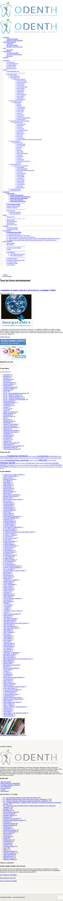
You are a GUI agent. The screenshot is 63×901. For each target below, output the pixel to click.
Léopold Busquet (8, 646)
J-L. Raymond (7, 604)
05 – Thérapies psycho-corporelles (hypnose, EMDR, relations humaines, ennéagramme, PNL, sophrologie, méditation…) (32, 240)
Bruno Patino (7, 501)
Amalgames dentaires (17, 456)
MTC (4, 418)
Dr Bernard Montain (8, 521)
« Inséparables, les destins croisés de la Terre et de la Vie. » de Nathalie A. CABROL (28, 290)
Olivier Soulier (7, 669)
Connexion (9, 249)
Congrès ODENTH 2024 (15, 77)
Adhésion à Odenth (11, 243)
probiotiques (40, 465)
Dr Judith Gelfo (19, 186)
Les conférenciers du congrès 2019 (20, 165)
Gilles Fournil (19, 147)
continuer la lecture (5, 337)
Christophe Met (7, 505)
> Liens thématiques (6, 786)
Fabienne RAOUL (8, 581)
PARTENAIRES (7, 51)
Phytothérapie (7, 436)
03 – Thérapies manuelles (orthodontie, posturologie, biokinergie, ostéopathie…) (26, 801)
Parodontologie (7, 435)
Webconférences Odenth (12, 221)
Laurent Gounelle (8, 643)
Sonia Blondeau (7, 710)
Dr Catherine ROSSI (8, 522)
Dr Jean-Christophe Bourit (21, 86)
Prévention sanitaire (9, 846)
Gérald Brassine (7, 594)
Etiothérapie (6, 827)
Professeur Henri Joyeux (10, 694)
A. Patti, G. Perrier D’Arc (10, 476)
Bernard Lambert (19, 131)
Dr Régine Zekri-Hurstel (21, 80)
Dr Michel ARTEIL (19, 97)
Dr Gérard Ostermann (20, 107)
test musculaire (41, 466)
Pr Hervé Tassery (19, 116)
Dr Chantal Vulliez (20, 85)
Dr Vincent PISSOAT (20, 179)
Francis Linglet (7, 586)
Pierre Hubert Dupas (9, 688)
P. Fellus (5, 671)
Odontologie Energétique (10, 427)
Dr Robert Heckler (20, 175)
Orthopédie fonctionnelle (10, 432)
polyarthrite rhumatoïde (19, 465)
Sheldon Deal (7, 708)
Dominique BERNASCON (10, 518)
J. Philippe (6, 609)
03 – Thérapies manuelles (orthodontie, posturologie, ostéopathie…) (21, 237)
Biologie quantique (8, 384)
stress (36, 467)
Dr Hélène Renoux (20, 125)
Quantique (6, 441)
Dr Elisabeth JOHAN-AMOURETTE (23, 117)
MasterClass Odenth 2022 (15, 213)
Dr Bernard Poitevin (20, 133)
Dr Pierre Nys (7, 553)
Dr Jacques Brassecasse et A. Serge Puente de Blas (18, 532)
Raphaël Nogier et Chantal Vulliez (12, 699)
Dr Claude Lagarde (8, 525)
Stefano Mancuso (8, 714)
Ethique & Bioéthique (9, 825)
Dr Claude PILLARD (20, 90)
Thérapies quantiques (9, 853)
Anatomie (6, 378)
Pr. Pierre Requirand (9, 693)
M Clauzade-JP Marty (9, 654)
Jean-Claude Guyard (9, 620)
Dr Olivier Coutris (8, 547)
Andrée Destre (7, 485)
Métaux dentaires (8, 413)
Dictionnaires (7, 390)
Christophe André (8, 504)
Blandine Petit (7, 498)
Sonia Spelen (19, 158)
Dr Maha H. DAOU (20, 111)
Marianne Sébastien (20, 187)
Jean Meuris (6, 617)
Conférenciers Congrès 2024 (19, 79)
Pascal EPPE (7, 676)
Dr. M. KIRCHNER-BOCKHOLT (11, 566)
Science (5, 849)
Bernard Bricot (7, 490)
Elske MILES (7, 573)
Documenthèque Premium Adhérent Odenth (16, 260)
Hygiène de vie (7, 405)
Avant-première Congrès (12, 224)
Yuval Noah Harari (8, 716)
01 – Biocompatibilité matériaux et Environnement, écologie (20, 797)
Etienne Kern (6, 578)
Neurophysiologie (8, 421)
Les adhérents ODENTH (11, 65)
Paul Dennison (7, 679)
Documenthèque (7, 230)
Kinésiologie (6, 409)
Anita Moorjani (7, 487)
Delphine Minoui (8, 515)
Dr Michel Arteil (7, 543)
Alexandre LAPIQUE (9, 479)
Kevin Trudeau (7, 640)
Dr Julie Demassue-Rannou (22, 130)
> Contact (2, 789)
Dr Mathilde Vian (19, 156)
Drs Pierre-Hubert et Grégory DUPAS (13, 570)
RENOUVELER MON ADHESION (15, 40)
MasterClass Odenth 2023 (15, 212)
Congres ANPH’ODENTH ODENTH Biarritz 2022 (19, 121)
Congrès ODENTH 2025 (15, 76)
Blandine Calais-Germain (10, 496)
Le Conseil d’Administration (12, 63)
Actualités (6, 809)
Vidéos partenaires (8, 854)
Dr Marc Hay (18, 162)
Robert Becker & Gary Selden (11, 702)
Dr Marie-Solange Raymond (22, 153)
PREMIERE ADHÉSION (12, 39)
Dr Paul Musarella (8, 550)
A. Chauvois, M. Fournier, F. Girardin (13, 474)
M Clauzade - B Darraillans (10, 652)
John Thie (6, 634)
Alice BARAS (7, 481)
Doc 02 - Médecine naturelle (11, 395)
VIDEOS (5, 215)
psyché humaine (12, 467)
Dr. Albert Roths (7, 558)
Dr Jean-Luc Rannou (20, 184)
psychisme (46, 465)
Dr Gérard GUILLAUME (21, 173)
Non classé (6, 835)
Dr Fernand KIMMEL (20, 176)
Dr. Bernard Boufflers (9, 560)
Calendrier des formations (12, 207)
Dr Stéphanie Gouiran (9, 555)
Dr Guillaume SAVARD (9, 530)
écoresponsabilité (58, 466)
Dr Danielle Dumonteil (20, 144)
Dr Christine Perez (20, 110)
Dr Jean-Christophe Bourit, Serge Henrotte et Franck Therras (29, 139)
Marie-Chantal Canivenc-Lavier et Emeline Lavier (17, 659)
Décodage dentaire (8, 388)
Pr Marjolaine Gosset (9, 691)
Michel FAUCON (7, 660)
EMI (45, 458)
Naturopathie (7, 419)
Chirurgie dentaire (8, 814)
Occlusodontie (7, 836)
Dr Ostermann (7, 549)
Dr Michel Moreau (8, 544)
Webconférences (8, 856)
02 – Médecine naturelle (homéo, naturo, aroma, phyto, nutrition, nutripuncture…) (25, 799)
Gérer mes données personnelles (8, 881)
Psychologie (6, 439)
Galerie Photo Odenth (11, 66)
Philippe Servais (8, 685)
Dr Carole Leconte (20, 128)
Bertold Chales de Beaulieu (11, 495)
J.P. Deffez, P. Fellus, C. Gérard (12, 611)
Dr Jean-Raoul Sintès (20, 119)
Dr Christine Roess (20, 182)
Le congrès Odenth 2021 (15, 141)
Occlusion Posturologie (10, 424)
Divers (5, 392)
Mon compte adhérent (12, 45)
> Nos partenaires (5, 788)
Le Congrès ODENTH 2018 (15, 189)
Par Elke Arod (7, 674)
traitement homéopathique (49, 466)
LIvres (5, 410)
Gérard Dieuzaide (8, 595)
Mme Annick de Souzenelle (11, 665)
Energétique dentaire (9, 402)
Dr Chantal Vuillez (8, 524)
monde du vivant (8, 416)
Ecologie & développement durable (13, 820)
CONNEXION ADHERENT (9, 42)
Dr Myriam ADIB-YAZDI (10, 546)
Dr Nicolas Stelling (20, 181)
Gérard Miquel (7, 597)
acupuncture (3, 456)
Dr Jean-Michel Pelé (20, 108)
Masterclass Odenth (11, 210)
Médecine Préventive (9, 412)
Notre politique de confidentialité (8, 875)
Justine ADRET (7, 638)
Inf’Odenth (5, 226)
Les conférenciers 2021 (18, 142)
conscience (15, 458)
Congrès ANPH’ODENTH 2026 (13, 71)
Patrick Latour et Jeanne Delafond (13, 677)
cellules (11, 458)
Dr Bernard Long (8, 519)
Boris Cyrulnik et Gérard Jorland (12, 499)
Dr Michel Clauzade (20, 83)
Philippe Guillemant (8, 683)
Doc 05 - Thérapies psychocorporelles (14, 399)
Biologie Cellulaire (8, 382)
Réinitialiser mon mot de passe (14, 47)
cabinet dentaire (4, 458)
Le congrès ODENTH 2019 (15, 164)
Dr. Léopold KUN (19, 178)
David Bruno (6, 512)
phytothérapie (10, 465)
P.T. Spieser (6, 673)
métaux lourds (7, 462)
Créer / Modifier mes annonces (16, 255)
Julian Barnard (7, 637)
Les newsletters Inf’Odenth (12, 229)
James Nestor (7, 615)
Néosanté (6, 666)
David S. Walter (7, 513)
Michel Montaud (7, 662)
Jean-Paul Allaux (8, 625)
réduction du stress (25, 466)
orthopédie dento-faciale (32, 463)
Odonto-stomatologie (9, 426)
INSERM (5, 603)
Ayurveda (59, 456)
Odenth (5, 838)
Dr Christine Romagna (21, 124)
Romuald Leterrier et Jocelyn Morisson (14, 707)
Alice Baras (18, 104)
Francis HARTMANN (9, 584)
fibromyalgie (57, 458)
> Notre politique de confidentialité (10, 783)
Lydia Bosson (7, 651)
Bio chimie (6, 381)
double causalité (30, 458)
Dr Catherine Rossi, (20, 114)
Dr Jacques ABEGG (20, 167)
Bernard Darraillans (8, 491)
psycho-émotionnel (55, 465)
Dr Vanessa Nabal (20, 159)
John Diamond (7, 631)
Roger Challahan (7, 703)
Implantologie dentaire (9, 830)
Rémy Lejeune (7, 700)
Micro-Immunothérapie (9, 832)
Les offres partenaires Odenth (14, 54)
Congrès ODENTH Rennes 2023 (16, 100)
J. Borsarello (6, 606)
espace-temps (50, 458)
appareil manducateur (32, 456)
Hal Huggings (7, 600)
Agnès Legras (7, 478)
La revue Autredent (11, 264)
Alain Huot (18, 148)
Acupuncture (6, 374)
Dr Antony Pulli (19, 155)
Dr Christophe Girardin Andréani (23, 161)
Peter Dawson (7, 682)
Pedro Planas (7, 680)
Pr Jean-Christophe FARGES (11, 690)
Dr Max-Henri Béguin (9, 541)
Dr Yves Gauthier (8, 556)
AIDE (4, 48)
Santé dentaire (7, 444)
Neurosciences (7, 833)
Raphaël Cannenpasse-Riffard (11, 697)
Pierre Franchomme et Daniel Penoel (13, 686)
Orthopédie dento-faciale (10, 430)
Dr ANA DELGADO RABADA (21, 168)
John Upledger (7, 635)
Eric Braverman (7, 575)
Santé (5, 848)
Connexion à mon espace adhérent (14, 247)
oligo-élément (22, 463)
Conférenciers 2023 (17, 102)
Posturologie (7, 843)
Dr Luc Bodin (7, 539)
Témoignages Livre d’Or (12, 68)
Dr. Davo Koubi (7, 563)
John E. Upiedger (8, 632)
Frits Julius (6, 592)
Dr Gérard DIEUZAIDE (20, 99)
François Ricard (7, 587)
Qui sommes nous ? (11, 62)
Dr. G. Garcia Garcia (8, 564)
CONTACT (5, 57)
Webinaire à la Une (10, 216)
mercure (43, 460)
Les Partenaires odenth (13, 53)
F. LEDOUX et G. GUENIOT (10, 580)
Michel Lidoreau (19, 134)
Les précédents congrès (12, 74)
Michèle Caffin (7, 663)
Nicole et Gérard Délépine (10, 668)
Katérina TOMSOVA (20, 88)
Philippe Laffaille (19, 151)
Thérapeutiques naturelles (10, 449)
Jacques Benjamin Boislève (11, 614)
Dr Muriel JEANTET (20, 96)
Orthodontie (6, 429)
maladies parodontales (33, 460)
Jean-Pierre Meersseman (10, 628)
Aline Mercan (7, 482)
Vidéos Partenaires (11, 223)
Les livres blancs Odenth (12, 261)
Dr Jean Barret (7, 536)
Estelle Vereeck (7, 577)
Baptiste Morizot (8, 488)
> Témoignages (4, 791)
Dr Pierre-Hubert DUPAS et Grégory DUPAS (25, 170)
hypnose (5, 407)
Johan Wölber (7, 629)
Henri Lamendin (7, 601)
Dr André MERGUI (20, 91)
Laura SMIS (6, 642)
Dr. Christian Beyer (8, 561)
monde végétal (50, 460)
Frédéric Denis (7, 590)
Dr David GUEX (19, 172)
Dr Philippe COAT (20, 93)
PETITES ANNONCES (11, 252)
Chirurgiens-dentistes (9, 387)
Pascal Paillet (19, 150)
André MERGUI (7, 484)
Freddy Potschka (8, 589)
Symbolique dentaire (9, 447)
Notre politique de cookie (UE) (8, 878)
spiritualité (32, 466)
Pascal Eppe (19, 105)
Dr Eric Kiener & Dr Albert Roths (12, 527)
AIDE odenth (10, 50)
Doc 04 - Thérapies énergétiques (12, 398)
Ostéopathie (6, 433)
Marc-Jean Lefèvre (8, 657)
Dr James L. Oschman (9, 535)
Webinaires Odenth (11, 220)
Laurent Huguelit (8, 645)
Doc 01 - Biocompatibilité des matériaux (14, 393)
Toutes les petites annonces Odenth (17, 254)
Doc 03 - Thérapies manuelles (12, 396)
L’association (6, 60)
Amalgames (6, 376)
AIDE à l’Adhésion (10, 244)
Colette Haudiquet (8, 508)
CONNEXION (10, 43)
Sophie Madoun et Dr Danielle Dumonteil (14, 713)
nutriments (18, 463)
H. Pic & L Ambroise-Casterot (11, 598)
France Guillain (7, 583)
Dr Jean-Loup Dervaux (9, 538)
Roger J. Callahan (8, 705)
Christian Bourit (7, 502)
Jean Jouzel (19, 113)
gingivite (2, 460)
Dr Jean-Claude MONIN (21, 94)
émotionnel (2, 468)
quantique (19, 466)
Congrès (5, 69)
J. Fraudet (6, 608)
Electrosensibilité (8, 401)
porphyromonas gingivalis (31, 465)
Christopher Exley (8, 507)
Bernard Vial (6, 493)
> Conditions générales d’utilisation (10, 785)
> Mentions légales (5, 782)
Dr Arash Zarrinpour (20, 138)
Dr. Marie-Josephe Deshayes (11, 567)
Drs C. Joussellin (8, 569)
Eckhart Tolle (7, 572)
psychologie (4, 467)
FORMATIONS (6, 192)
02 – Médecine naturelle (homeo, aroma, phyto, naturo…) (18, 235)
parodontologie (48, 463)
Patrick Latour (19, 136)
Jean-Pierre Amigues (9, 626)
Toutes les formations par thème (13, 206)
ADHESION (6, 37)
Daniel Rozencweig (8, 510)
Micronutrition (7, 415)
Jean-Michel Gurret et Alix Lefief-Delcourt (15, 623)
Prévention (6, 438)
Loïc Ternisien (7, 648)
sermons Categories (5, 371)
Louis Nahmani (7, 649)
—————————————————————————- (16, 73)
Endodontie (6, 822)
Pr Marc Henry (19, 127)
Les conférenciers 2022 (18, 122)
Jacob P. (5, 612)
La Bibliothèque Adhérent (12, 258)
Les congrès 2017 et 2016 (15, 190)
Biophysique (6, 385)
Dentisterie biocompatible (10, 818)
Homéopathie (7, 404)
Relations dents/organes (10, 443)
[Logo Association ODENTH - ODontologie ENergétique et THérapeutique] (28, 16)
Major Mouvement (8, 655)
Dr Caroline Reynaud (20, 145)
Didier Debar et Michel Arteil (11, 516)
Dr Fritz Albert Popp (9, 529)
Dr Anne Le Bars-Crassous (21, 82)
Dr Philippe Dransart (9, 552)
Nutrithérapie (7, 422)
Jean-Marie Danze (8, 621)
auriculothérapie (53, 456)
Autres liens (10, 56)
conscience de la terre (22, 458)
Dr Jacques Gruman (8, 533)
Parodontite (41, 463)
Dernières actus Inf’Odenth (12, 227)
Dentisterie (6, 817)
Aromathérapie (7, 379)
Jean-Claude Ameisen (9, 618)
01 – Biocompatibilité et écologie (14, 233)
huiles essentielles (22, 460)
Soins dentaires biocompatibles (12, 446)
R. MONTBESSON (8, 696)
